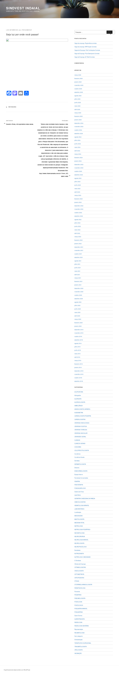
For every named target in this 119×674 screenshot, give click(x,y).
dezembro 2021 (78, 247)
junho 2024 (77, 144)
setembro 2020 (78, 298)
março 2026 (77, 75)
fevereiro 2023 (78, 199)
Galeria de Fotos (79, 491)
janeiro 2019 (78, 367)
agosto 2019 (77, 343)
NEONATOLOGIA (79, 533)
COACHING (77, 447)
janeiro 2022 (78, 243)
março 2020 (77, 319)
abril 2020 (77, 316)
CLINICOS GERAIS (79, 443)
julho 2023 (77, 181)
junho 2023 (77, 185)
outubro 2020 (78, 295)
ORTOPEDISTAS (79, 578)
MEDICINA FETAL (79, 522)
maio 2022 (77, 230)
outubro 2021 (78, 254)
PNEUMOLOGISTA (79, 598)
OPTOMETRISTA (79, 574)
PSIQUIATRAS (78, 612)
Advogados (77, 395)
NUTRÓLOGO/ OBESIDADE (82, 557)
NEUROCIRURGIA (79, 536)
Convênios (77, 454)
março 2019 (77, 360)
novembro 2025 (78, 85)
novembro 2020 (78, 291)
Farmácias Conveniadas (81, 478)
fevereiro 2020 (78, 322)
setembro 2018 (78, 381)
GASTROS (77, 495)
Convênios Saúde (79, 457)
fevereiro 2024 (78, 157)
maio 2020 (77, 312)
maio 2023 (77, 188)
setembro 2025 (78, 92)
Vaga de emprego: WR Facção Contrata (85, 47)
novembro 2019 (78, 333)
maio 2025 (77, 106)
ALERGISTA (77, 399)
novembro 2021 (78, 250)
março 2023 (77, 195)
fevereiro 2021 (78, 281)
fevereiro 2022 (78, 240)
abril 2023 (77, 192)
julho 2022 (77, 223)
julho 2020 (77, 305)
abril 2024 (77, 151)
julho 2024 (77, 140)
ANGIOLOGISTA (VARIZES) (82, 409)
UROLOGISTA (78, 650)
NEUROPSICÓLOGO (80, 547)
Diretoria (76, 467)
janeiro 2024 (78, 161)
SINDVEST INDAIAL (23, 8)
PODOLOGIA (78, 602)
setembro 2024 (78, 133)
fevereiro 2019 (78, 364)
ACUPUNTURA (78, 392)
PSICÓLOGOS (78, 605)
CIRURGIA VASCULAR (80, 433)
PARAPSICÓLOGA (79, 588)
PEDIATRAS (77, 595)
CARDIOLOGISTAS (79, 419)
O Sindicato (77, 560)
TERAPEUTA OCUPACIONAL (82, 643)
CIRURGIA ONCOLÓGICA (81, 423)
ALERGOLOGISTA (79, 402)
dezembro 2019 (78, 329)
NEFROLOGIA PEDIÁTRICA (82, 529)
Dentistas (77, 461)
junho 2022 (77, 226)
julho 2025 (77, 99)
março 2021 (77, 278)
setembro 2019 (78, 340)
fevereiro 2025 (78, 116)
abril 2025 (77, 109)
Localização (77, 512)
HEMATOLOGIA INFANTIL (81, 505)
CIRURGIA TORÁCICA (80, 430)
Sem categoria (78, 636)
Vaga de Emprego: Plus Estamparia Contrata (86, 53)
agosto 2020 (77, 302)
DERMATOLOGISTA (80, 464)
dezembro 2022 (78, 206)
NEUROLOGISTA (79, 543)
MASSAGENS (78, 516)
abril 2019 (77, 357)
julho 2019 (77, 347)
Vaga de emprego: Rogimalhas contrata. (85, 43)
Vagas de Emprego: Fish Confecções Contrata (87, 50)
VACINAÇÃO (78, 653)
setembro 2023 (78, 175)
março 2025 (77, 113)
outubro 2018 (78, 378)
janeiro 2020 (78, 326)
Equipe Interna (78, 474)
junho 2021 (77, 267)
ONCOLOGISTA (79, 571)
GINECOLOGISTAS (80, 502)
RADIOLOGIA (78, 622)
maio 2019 (77, 353)
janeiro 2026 (78, 82)
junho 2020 (77, 309)
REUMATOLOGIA (79, 633)
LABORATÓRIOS (79, 509)
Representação (78, 629)
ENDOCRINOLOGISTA (80, 471)
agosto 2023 (77, 178)
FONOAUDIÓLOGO (80, 488)
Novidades (12, 107)
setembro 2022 (78, 216)
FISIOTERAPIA (78, 485)
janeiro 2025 (78, 120)
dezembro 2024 (78, 123)
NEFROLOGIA (78, 526)
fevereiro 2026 (78, 78)
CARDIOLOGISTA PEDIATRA (82, 416)
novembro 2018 (78, 374)
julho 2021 (77, 264)
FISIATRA (77, 481)
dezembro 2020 (78, 288)
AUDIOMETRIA (78, 412)
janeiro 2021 (78, 285)
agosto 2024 (77, 137)
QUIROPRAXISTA (79, 619)
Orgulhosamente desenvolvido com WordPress (17, 670)
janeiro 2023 (78, 202)
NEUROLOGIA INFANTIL (81, 540)
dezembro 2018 (78, 371)
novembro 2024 (78, 126)
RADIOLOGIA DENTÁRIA (81, 626)
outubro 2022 (78, 212)
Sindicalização (78, 639)
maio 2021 (77, 271)
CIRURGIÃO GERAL (80, 436)
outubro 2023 (78, 171)
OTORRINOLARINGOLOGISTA (83, 584)
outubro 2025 (78, 89)
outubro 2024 (78, 130)
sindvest (28, 30)
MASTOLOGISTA (79, 519)
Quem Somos (78, 615)
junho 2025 (77, 102)
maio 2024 (77, 147)
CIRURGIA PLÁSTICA (80, 426)
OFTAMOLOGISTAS (80, 567)
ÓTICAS (76, 581)
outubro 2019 (78, 336)
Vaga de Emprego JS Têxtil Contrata (84, 57)
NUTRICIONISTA (79, 553)
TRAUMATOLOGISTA (80, 646)
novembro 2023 (78, 168)
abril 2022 (77, 233)
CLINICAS (77, 440)
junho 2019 (77, 350)
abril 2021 (77, 274)
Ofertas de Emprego (80, 564)
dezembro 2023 (78, 164)
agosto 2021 (77, 261)
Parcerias (77, 591)
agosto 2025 (77, 95)
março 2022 (77, 236)
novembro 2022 (78, 209)
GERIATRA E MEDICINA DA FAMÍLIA (84, 498)
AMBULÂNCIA (78, 405)
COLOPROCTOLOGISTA (81, 450)
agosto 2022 (77, 219)
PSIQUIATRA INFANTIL (80, 608)
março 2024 (77, 154)
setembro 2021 (78, 257)
